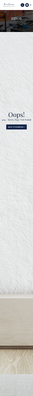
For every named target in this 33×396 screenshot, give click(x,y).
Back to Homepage (15, 127)
